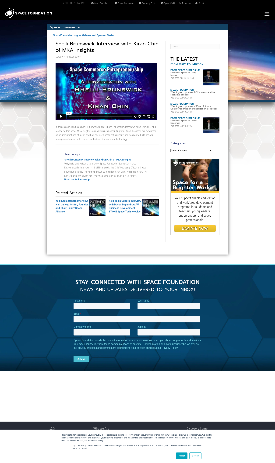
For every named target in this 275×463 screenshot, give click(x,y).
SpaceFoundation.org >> (67, 35)
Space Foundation (102, 3)
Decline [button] (195, 455)
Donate (201, 3)
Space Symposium (125, 3)
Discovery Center (148, 3)
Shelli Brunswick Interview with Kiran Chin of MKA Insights (97, 159)
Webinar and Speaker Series (98, 35)
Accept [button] (182, 455)
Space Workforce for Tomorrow (177, 3)
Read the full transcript (77, 179)
